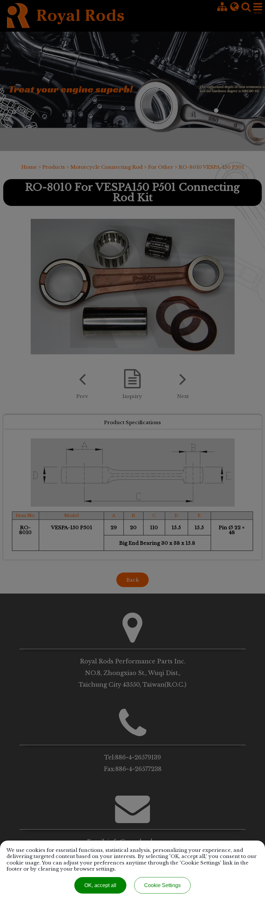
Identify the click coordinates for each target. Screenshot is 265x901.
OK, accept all (100, 885)
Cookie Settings (162, 885)
